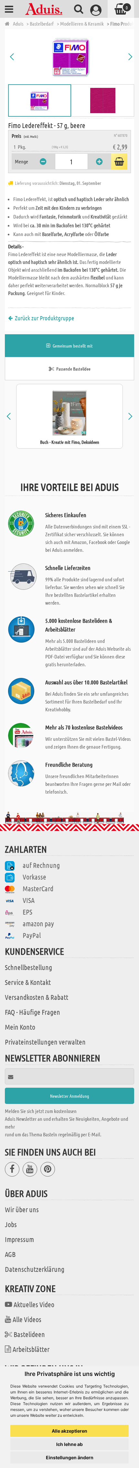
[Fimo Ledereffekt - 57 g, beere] (71, 56)
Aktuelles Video (34, 1304)
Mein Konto (20, 1027)
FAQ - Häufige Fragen (32, 1012)
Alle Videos (27, 1319)
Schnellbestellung (28, 967)
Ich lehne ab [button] (69, 1444)
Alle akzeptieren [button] (69, 1431)
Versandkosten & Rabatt (36, 997)
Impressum (19, 1239)
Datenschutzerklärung (34, 1269)
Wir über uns (22, 1209)
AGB (10, 1254)
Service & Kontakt (28, 982)
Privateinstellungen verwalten (45, 1041)
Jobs (11, 1224)
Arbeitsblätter (31, 1349)
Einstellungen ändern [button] (69, 1457)
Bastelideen (29, 1334)
